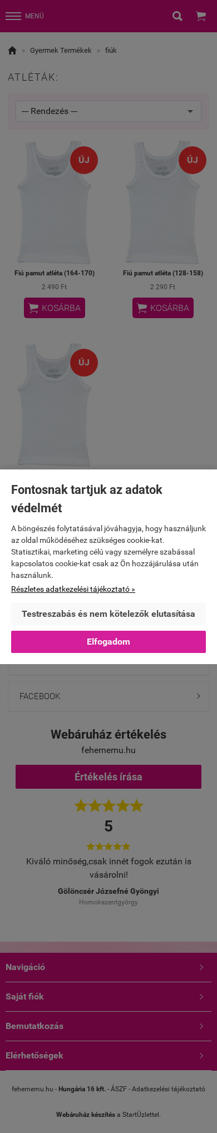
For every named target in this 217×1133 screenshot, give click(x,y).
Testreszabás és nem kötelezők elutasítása (108, 613)
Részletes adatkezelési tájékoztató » (73, 589)
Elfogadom (108, 641)
